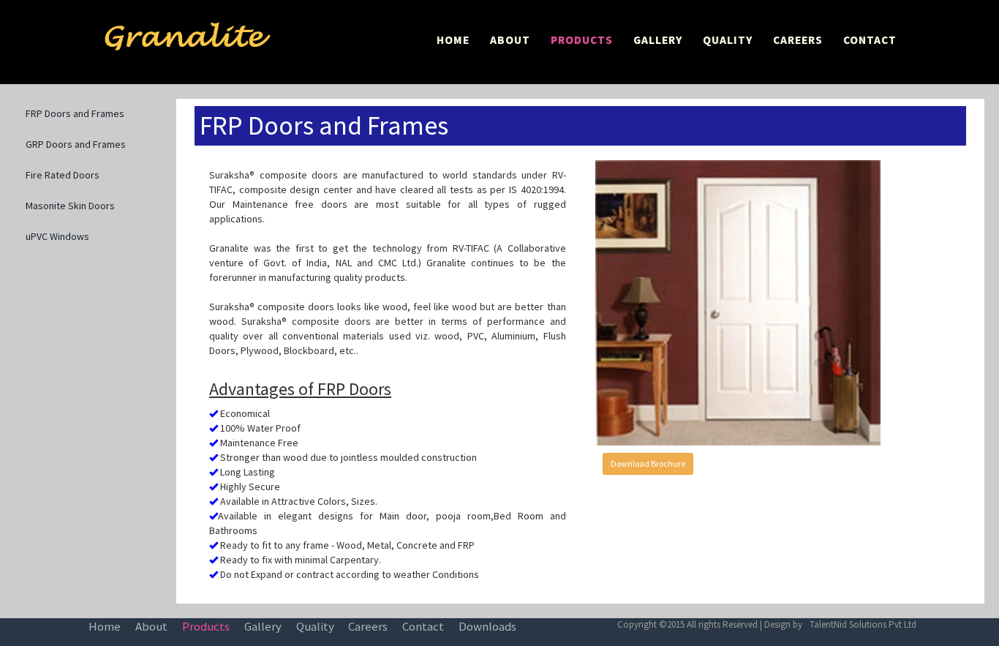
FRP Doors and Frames (75, 113)
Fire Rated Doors (62, 174)
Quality (315, 626)
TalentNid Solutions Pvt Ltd (863, 624)
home (104, 626)
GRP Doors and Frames (76, 144)
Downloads (487, 626)
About (151, 626)
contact (423, 626)
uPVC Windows (57, 236)
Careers (368, 626)
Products (206, 626)
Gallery (263, 626)
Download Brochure (648, 463)
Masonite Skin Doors (70, 205)
